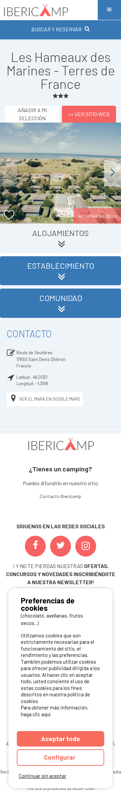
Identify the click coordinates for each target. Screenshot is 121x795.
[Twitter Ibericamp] (60, 546)
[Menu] (109, 10)
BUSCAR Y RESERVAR (56, 29)
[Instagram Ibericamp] (85, 546)
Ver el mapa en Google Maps (49, 399)
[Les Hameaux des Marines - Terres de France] (60, 173)
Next (113, 173)
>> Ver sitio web (89, 114)
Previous (8, 173)
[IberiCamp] (48, 10)
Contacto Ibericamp (60, 496)
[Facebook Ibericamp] (35, 546)
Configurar (60, 757)
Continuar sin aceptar (42, 776)
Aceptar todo (60, 738)
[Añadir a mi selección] (9, 215)
